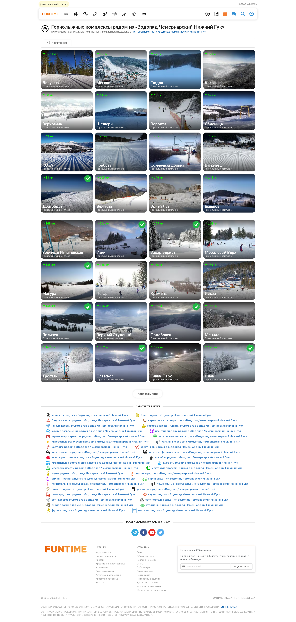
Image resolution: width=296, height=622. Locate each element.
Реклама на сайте (147, 559)
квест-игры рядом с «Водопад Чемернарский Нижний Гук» (179, 446)
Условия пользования (149, 586)
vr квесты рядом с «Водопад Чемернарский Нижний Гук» (90, 414)
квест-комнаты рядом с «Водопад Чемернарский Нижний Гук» (93, 451)
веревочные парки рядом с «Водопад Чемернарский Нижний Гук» (192, 420)
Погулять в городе (106, 556)
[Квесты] (85, 13)
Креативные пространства (110, 563)
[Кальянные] (105, 13)
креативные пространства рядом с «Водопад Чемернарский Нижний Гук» (101, 462)
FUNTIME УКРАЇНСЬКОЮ (54, 4)
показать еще (148, 394)
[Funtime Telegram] (135, 532)
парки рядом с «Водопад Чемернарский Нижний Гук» (184, 478)
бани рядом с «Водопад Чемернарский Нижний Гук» (176, 414)
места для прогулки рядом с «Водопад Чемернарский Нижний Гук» (196, 467)
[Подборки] (225, 13)
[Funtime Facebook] (144, 532)
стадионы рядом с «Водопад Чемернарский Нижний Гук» (184, 504)
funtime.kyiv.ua (222, 597)
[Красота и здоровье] (134, 13)
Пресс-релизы (145, 571)
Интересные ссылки (148, 578)
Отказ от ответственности (151, 589)
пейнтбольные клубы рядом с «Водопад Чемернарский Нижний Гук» (98, 483)
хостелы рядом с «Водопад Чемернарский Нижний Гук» (175, 510)
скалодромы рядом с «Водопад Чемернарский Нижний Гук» (92, 504)
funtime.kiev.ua (228, 607)
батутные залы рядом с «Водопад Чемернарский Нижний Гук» (93, 420)
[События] (216, 13)
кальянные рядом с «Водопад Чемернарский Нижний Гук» (201, 441)
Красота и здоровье (107, 578)
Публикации (144, 567)
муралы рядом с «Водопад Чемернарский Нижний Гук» (173, 473)
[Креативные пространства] (95, 13)
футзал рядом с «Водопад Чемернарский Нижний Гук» (88, 510)
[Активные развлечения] (124, 13)
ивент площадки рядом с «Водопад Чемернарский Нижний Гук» (198, 430)
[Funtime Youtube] (152, 532)
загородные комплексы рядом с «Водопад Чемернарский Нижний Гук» (195, 425)
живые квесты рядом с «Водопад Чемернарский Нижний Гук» (93, 425)
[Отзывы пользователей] (234, 13)
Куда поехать (103, 552)
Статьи (140, 563)
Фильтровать (59, 42)
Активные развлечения (108, 574)
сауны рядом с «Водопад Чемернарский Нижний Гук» (184, 494)
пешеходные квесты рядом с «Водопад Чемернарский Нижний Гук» (202, 483)
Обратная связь (248, 4)
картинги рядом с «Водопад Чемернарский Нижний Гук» (89, 446)
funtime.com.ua (244, 597)
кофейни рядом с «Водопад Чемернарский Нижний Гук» (192, 457)
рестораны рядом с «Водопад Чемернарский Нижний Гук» (176, 488)
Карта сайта (143, 574)
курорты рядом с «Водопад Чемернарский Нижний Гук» (200, 462)
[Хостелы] (143, 13)
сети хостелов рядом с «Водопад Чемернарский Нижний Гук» (186, 499)
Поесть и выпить (105, 571)
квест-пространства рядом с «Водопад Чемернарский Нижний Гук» (97, 457)
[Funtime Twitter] (161, 532)
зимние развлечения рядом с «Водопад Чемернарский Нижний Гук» (97, 430)
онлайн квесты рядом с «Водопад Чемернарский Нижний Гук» (93, 478)
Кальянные (102, 567)
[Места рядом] (208, 13)
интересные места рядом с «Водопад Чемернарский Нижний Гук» (202, 436)
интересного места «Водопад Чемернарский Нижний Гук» (169, 31)
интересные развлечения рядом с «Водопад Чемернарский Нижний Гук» (100, 441)
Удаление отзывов (147, 582)
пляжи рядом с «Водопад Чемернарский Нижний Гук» (88, 488)
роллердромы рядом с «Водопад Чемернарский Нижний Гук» (93, 494)
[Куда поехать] (66, 13)
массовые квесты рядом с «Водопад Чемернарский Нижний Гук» (95, 467)
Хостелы (100, 582)
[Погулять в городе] (75, 13)
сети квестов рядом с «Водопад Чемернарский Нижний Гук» (92, 499)
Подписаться (241, 566)
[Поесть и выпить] (114, 13)
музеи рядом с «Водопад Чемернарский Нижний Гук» (87, 473)
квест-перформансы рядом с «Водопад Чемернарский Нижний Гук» (194, 451)
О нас (140, 552)
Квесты (100, 559)
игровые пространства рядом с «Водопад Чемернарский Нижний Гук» (98, 436)
